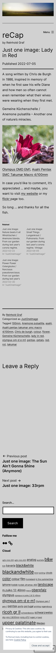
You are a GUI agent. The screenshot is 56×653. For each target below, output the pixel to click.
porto (20, 606)
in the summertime (44, 579)
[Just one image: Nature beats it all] (14, 241)
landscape (45, 584)
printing (37, 606)
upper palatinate (19, 622)
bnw (36, 573)
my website (29, 193)
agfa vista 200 (8, 560)
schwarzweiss (44, 612)
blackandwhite (18, 572)
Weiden (40, 623)
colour (37, 331)
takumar (12, 344)
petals (40, 340)
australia (40, 560)
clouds (49, 572)
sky (4, 617)
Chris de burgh (23, 331)
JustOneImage (29, 318)
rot (4, 344)
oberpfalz (39, 590)
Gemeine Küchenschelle (16, 335)
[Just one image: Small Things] (38, 241)
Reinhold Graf (14, 314)
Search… (8, 502)
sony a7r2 (25, 617)
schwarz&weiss (27, 613)
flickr (6, 199)
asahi (49, 323)
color (6, 579)
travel (39, 617)
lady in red (37, 335)
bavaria (10, 565)
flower (46, 331)
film (22, 579)
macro (28, 591)
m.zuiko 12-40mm (14, 590)
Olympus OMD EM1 (16, 169)
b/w (3, 566)
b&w (48, 559)
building (42, 573)
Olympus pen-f (43, 601)
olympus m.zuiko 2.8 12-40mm (27, 595)
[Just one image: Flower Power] (14, 272)
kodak (14, 584)
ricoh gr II (11, 611)
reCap (12, 35)
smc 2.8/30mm (13, 617)
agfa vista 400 (20, 560)
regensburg (46, 606)
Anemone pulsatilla (33, 323)
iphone (6, 584)
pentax (31, 340)
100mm (16, 323)
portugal (28, 606)
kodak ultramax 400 (27, 585)
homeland (30, 579)
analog (31, 559)
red (47, 340)
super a (33, 617)
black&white (25, 565)
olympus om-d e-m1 (14, 340)
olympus (8, 595)
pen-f (4, 606)
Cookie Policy (20, 640)
